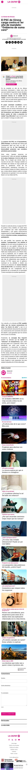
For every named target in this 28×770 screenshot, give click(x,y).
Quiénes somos (14, 749)
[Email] (21, 42)
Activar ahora (11, 84)
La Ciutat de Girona (8, 16)
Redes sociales (14, 753)
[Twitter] (9, 42)
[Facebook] (7, 42)
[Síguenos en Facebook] (9, 739)
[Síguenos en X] (12, 739)
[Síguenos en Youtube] (19, 739)
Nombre (3, 678)
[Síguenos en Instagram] (15, 739)
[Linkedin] (12, 42)
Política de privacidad (14, 745)
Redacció (15, 35)
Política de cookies (14, 747)
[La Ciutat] (14, 2)
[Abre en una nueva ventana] (7, 760)
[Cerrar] (26, 764)
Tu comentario (4, 693)
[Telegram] (18, 42)
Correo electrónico (5, 685)
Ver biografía (9, 372)
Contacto (14, 751)
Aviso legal (14, 743)
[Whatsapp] (15, 42)
